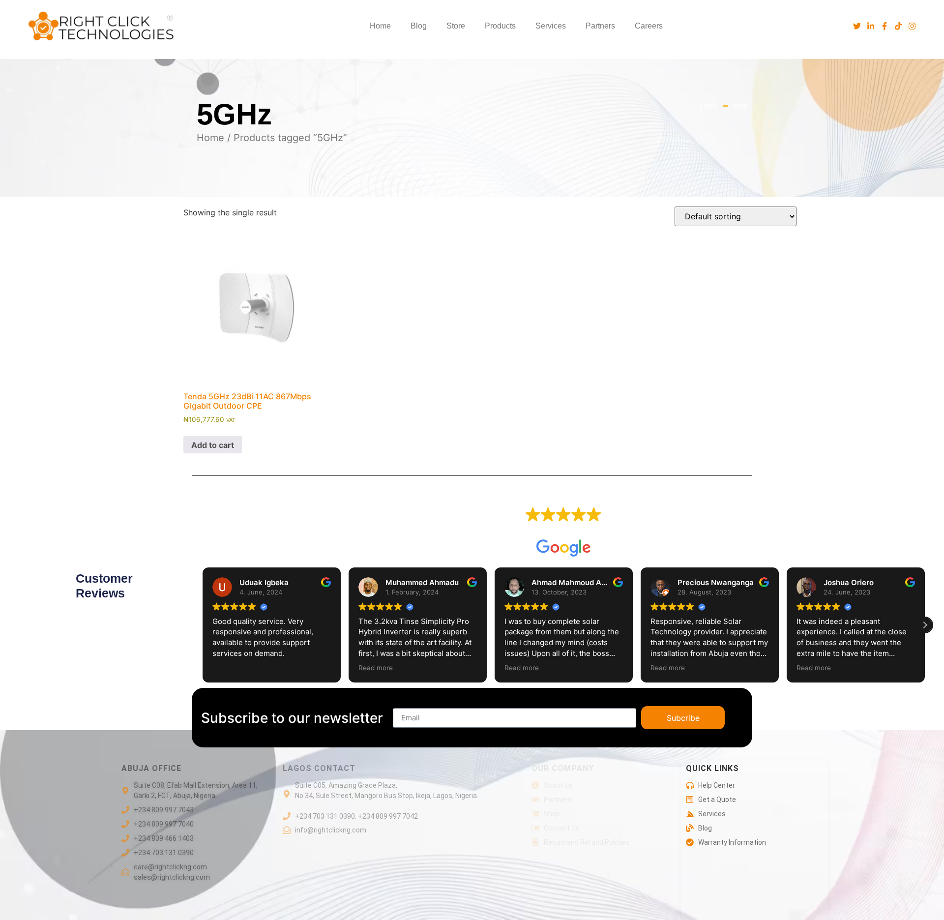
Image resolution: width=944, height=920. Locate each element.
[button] (924, 625)
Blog (419, 26)
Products (500, 26)
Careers (649, 26)
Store (455, 26)
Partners (600, 26)
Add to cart (212, 445)
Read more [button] (375, 668)
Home (380, 26)
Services (550, 26)
